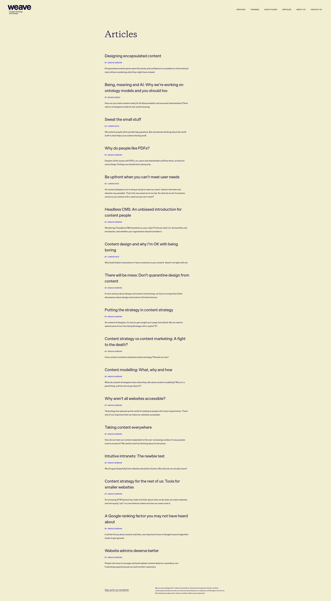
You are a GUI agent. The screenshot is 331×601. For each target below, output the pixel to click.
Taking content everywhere (128, 427)
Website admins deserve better (132, 551)
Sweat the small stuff (123, 119)
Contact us (316, 9)
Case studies (270, 9)
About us (301, 9)
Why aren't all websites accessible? (135, 398)
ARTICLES (286, 9)
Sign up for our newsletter (117, 590)
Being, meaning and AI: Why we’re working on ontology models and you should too (144, 88)
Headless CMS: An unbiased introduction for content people (143, 212)
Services (241, 9)
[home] (19, 9)
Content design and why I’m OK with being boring (141, 247)
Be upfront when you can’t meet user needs (142, 177)
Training (255, 9)
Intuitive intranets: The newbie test (135, 456)
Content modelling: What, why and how (138, 370)
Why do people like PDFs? (127, 148)
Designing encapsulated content (133, 56)
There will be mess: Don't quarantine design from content (147, 278)
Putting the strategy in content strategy (139, 310)
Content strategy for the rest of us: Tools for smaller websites (142, 484)
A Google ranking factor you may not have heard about (146, 519)
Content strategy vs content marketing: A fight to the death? (145, 342)
